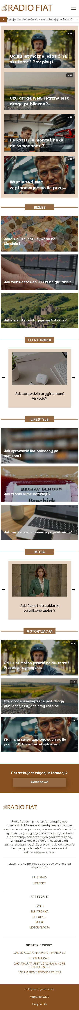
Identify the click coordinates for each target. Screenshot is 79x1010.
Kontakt (39, 883)
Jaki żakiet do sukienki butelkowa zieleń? (39, 608)
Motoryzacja (39, 631)
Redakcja (39, 877)
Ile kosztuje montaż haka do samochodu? (36, 142)
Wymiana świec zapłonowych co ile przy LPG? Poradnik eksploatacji (39, 184)
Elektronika (39, 339)
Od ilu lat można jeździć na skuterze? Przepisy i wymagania (38, 58)
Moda (39, 551)
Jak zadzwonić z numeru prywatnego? (38, 532)
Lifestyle (40, 419)
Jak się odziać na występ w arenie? (39, 953)
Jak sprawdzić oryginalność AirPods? (39, 396)
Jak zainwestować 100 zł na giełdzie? (37, 282)
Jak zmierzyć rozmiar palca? (40, 972)
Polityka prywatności (39, 989)
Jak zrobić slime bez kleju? (27, 493)
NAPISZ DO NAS (39, 782)
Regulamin (39, 1004)
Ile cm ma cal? (39, 958)
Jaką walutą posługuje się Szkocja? (35, 320)
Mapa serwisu (39, 997)
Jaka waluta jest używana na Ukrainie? (29, 241)
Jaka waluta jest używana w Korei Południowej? (39, 965)
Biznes (40, 207)
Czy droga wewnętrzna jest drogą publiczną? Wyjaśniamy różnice (39, 100)
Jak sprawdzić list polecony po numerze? (31, 453)
